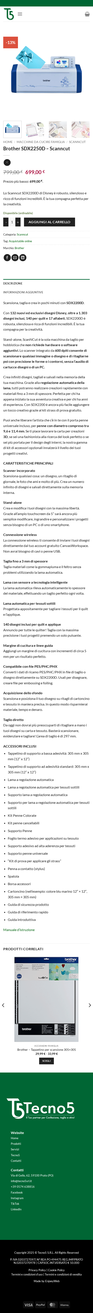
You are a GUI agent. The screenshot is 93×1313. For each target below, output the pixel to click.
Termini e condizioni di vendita (63, 1274)
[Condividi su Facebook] (7, 257)
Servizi (15, 1149)
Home (8, 142)
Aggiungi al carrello (50, 222)
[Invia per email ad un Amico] (15, 257)
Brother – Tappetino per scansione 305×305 (46, 1049)
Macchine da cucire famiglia (41, 142)
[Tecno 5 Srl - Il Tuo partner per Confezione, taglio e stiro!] (8, 14)
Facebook (17, 1192)
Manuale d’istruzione (19, 930)
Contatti (16, 1160)
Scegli (46, 1060)
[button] (19, 14)
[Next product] (7, 162)
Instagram (17, 1198)
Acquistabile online (20, 241)
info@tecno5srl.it (21, 1181)
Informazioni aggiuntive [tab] (23, 292)
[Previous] (10, 73)
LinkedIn (16, 1209)
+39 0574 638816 (23, 1186)
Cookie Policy (56, 1270)
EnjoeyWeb (52, 1281)
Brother (19, 248)
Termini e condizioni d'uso (27, 1274)
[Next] (83, 73)
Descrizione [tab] (12, 283)
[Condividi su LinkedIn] (22, 257)
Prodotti (16, 1143)
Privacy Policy (37, 1270)
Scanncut (77, 142)
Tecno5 (15, 1155)
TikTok (15, 1203)
